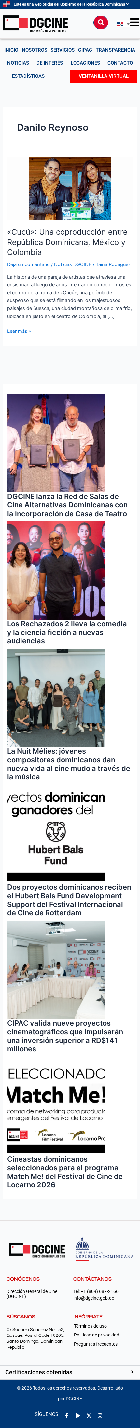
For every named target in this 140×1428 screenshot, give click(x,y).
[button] (70, 1372)
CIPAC (85, 50)
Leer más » (19, 330)
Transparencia (115, 50)
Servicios (62, 50)
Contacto (120, 63)
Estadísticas (28, 76)
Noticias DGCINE (72, 264)
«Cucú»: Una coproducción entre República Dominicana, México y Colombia (67, 242)
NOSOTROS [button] (34, 50)
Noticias (18, 63)
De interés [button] (49, 63)
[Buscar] (101, 22)
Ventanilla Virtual (104, 76)
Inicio (11, 50)
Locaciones (85, 63)
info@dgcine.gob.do (93, 1298)
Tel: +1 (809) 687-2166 (96, 1291)
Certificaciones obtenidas (38, 1372)
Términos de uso (90, 1326)
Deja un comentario (28, 264)
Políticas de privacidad (96, 1334)
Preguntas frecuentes (96, 1344)
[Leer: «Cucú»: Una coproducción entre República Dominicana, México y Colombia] (70, 188)
